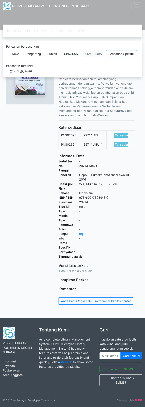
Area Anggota (13, 375)
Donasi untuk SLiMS (118, 369)
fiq (81, 234)
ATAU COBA (93, 54)
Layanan (9, 366)
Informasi (9, 361)
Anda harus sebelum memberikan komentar (96, 301)
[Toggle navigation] (136, 6)
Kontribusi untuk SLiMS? (122, 380)
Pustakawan (11, 370)
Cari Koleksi (131, 356)
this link (66, 362)
